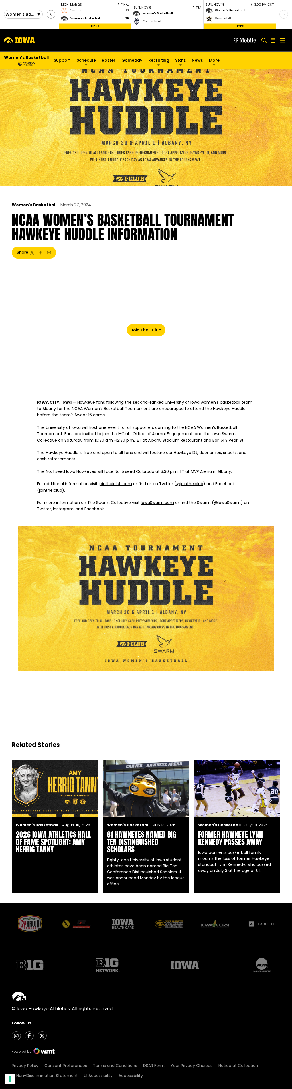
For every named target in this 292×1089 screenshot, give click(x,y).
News (197, 60)
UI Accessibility (98, 1075)
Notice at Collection (238, 1065)
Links (95, 25)
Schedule (86, 60)
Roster (108, 60)
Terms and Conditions (115, 1065)
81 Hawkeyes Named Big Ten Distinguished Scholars (141, 842)
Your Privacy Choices (191, 1065)
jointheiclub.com (115, 484)
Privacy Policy (25, 1065)
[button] (51, 14)
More (214, 60)
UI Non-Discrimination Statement (45, 1075)
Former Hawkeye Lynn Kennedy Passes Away (230, 838)
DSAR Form (154, 1065)
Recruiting (158, 60)
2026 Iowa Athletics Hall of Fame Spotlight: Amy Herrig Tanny (53, 842)
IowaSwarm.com (157, 502)
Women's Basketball (34, 205)
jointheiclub (50, 490)
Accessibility (131, 1075)
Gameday (131, 60)
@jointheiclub (189, 484)
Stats (180, 60)
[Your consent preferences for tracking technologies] (10, 1079)
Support (62, 60)
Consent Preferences (65, 1065)
